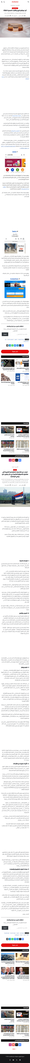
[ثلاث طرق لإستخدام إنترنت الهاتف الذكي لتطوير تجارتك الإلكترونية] (7, 363)
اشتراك (5, 334)
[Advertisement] (15, 40)
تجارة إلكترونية (13, 5)
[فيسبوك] (23, 345)
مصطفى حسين (21, 16)
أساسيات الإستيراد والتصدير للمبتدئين (9, 436)
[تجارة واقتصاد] (15, 2)
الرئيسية (17, 5)
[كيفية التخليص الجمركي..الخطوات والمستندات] (22, 444)
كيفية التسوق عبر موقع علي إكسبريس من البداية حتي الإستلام (23, 436)
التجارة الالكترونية (21, 339)
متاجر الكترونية (26, 341)
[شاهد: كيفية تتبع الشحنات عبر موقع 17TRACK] (22, 377)
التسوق (16, 339)
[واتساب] (12, 345)
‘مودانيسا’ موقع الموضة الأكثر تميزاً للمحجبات (7, 383)
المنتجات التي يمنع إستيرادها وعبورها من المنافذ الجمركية (8, 450)
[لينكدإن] (18, 345)
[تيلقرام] (10, 345)
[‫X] (20, 345)
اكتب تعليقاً (15, 351)
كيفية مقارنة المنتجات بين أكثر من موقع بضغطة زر (15, 147)
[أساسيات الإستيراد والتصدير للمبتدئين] (7, 429)
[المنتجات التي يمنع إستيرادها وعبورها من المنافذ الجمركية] (7, 444)
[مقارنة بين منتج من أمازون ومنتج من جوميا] (22, 363)
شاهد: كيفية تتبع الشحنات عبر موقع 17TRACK (23, 383)
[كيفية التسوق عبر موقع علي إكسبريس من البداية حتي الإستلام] (22, 429)
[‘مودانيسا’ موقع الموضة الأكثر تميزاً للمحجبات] (7, 377)
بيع (5, 339)
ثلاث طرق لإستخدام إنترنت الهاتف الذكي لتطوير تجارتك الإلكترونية (8, 369)
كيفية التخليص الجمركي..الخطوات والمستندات (23, 450)
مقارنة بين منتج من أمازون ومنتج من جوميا (23, 369)
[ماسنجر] (15, 345)
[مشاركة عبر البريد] (7, 345)
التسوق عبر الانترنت (10, 339)
